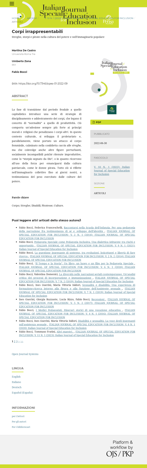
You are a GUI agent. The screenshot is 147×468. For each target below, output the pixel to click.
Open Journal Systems (25, 354)
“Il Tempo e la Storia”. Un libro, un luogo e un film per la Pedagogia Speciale (84, 263)
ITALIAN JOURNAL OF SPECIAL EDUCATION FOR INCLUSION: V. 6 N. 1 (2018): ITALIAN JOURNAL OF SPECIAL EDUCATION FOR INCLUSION (77, 268)
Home (16, 18)
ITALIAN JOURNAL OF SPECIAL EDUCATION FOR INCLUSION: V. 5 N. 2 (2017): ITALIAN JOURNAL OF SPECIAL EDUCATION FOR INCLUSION (77, 303)
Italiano (16, 382)
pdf (98, 122)
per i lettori (18, 416)
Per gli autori (19, 421)
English (16, 376)
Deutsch (17, 387)
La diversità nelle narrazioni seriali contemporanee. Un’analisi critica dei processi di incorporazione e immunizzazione (77, 275)
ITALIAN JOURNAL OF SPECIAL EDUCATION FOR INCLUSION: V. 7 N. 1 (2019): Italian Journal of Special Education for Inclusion (77, 292)
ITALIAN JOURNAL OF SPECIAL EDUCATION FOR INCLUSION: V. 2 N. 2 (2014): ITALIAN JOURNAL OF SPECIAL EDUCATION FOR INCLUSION (77, 258)
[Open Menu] (11, 3)
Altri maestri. (65, 331)
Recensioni (98, 299)
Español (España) (22, 392)
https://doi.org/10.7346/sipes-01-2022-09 (43, 83)
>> (21, 341)
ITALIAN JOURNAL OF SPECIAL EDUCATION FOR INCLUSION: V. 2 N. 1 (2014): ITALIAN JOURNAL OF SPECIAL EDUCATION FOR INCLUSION (77, 234)
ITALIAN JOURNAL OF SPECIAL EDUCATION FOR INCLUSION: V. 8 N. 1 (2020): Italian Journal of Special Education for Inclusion (77, 326)
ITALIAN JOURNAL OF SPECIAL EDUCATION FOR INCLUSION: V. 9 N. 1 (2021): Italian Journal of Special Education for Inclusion (77, 247)
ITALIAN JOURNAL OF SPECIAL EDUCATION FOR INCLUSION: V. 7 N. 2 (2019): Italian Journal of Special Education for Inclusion (77, 279)
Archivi (32, 18)
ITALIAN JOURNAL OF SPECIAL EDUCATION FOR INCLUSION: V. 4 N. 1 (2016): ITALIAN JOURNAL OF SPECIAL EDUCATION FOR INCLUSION (77, 313)
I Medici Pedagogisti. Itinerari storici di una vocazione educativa (79, 310)
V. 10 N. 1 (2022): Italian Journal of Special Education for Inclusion (88, 18)
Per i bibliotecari (21, 427)
